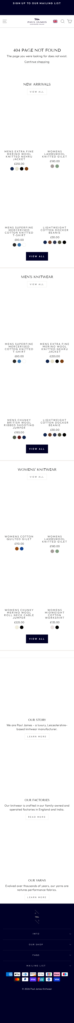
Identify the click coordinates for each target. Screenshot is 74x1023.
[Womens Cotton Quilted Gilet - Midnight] (21, 548)
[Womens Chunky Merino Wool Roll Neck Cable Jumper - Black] (21, 627)
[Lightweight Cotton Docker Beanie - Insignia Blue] (54, 242)
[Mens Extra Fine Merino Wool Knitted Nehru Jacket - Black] (21, 168)
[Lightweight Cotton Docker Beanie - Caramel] (50, 242)
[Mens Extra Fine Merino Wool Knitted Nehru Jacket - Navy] (12, 168)
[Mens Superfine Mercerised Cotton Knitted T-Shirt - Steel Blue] (19, 245)
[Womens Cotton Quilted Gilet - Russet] (17, 548)
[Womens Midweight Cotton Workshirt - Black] (57, 627)
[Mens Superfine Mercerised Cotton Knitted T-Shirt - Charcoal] (14, 245)
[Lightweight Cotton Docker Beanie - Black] (64, 242)
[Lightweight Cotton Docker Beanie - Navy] (45, 242)
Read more (37, 817)
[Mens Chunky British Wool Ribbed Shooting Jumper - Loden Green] (14, 437)
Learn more (37, 736)
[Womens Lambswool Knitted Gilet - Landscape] (57, 166)
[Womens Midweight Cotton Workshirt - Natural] (52, 627)
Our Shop (36, 944)
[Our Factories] (37, 770)
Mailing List (36, 965)
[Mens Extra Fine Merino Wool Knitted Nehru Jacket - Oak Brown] (26, 168)
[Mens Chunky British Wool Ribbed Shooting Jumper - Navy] (24, 437)
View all (37, 91)
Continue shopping (36, 61)
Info (36, 933)
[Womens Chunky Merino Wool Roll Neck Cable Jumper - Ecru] (17, 627)
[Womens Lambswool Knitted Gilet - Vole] (52, 166)
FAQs (36, 955)
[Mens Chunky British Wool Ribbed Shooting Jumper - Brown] (19, 437)
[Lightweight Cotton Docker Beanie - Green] (59, 242)
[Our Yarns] (37, 850)
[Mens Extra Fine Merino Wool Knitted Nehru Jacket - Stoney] (17, 168)
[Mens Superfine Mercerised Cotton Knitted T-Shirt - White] (24, 245)
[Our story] (37, 690)
